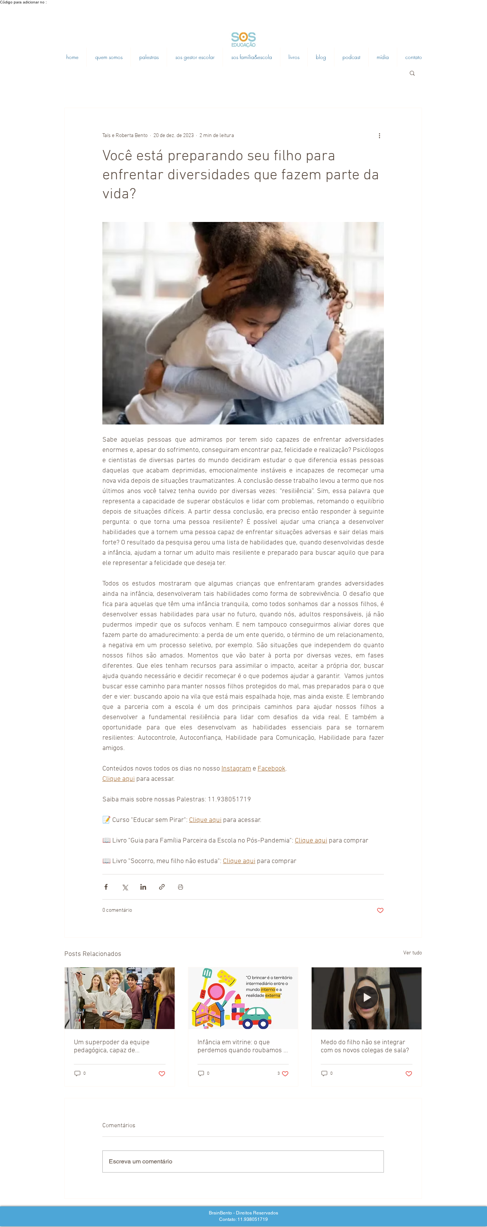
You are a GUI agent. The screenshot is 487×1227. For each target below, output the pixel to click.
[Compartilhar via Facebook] (106, 886)
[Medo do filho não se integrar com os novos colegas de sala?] (367, 998)
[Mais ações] (379, 135)
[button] (412, 73)
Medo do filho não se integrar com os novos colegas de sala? (365, 1047)
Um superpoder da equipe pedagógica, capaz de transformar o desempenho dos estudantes (114, 1047)
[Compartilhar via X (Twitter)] (124, 886)
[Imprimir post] (180, 886)
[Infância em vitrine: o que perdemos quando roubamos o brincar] (243, 998)
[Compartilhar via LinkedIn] (143, 886)
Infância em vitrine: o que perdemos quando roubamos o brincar (242, 1047)
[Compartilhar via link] (162, 886)
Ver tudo (412, 953)
